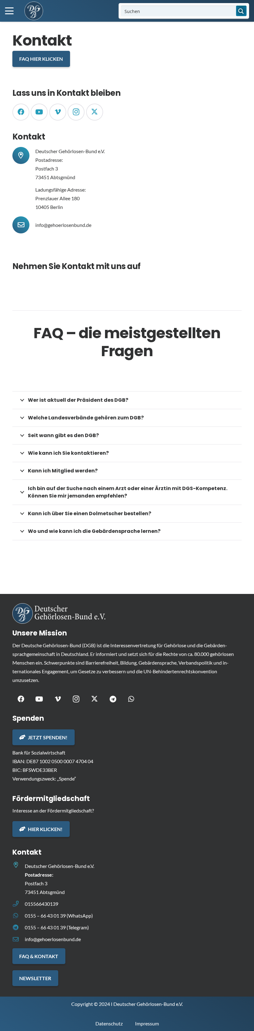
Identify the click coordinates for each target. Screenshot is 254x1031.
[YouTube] (39, 112)
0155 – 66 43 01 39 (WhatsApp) (59, 915)
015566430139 (41, 904)
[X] (94, 112)
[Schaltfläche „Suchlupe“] (241, 11)
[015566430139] (18, 904)
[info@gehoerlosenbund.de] (23, 224)
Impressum (147, 1023)
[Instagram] (76, 112)
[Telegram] (112, 699)
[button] (9, 11)
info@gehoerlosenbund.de (63, 225)
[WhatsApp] (131, 699)
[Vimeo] (57, 112)
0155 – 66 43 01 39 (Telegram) (57, 927)
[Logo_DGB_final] (33, 11)
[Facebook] (20, 112)
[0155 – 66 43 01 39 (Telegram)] (18, 927)
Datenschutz (109, 1023)
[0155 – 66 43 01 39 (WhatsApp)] (18, 915)
